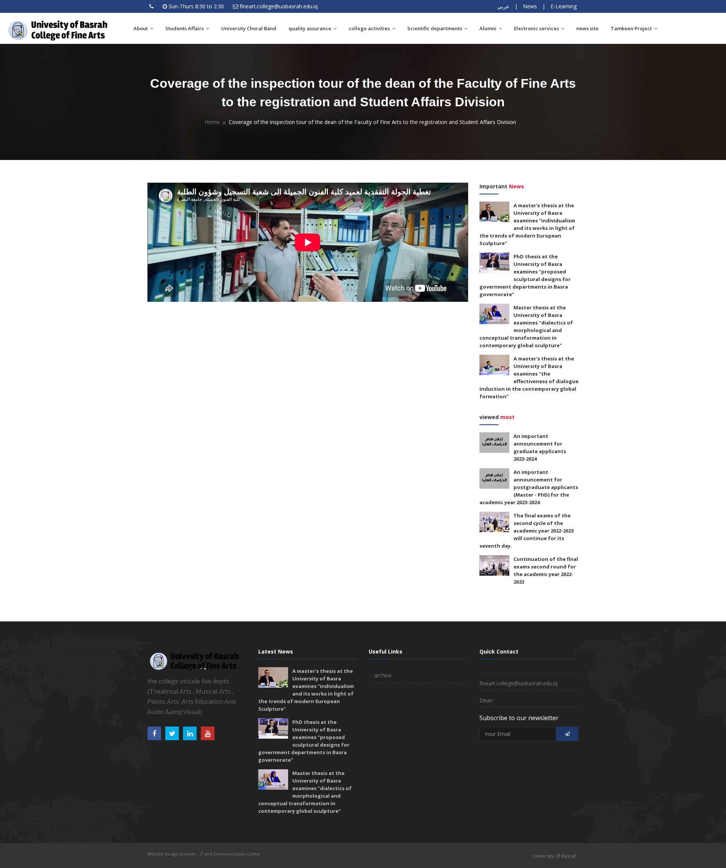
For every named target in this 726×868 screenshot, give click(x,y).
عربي (503, 6)
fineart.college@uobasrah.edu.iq (279, 6)
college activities (370, 28)
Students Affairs (185, 28)
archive (383, 675)
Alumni (488, 28)
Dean (486, 700)
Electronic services (537, 28)
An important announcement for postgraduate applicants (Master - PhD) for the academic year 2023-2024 (528, 487)
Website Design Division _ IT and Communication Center (204, 854)
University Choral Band (248, 28)
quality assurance (310, 28)
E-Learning (564, 6)
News (530, 6)
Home (212, 122)
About (141, 28)
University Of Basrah (555, 856)
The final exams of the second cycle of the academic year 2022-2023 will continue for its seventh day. (526, 530)
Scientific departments (435, 28)
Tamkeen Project (632, 28)
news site (587, 28)
